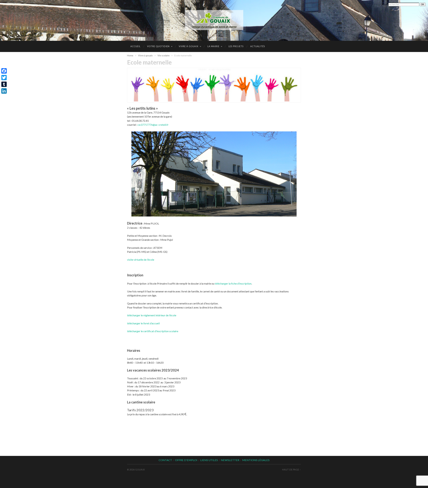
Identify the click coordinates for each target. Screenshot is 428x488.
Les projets (236, 46)
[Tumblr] (4, 84)
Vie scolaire (163, 55)
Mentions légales (256, 460)
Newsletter (230, 460)
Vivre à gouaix (188, 46)
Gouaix (140, 469)
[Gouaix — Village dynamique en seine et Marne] (214, 20)
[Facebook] (4, 71)
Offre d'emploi (186, 460)
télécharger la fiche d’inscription (233, 283)
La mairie (213, 46)
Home (130, 55)
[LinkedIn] (4, 91)
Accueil (135, 46)
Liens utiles (209, 460)
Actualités (257, 46)
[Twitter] (4, 77)
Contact (165, 460)
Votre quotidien (158, 46)
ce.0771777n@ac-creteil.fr (153, 124)
